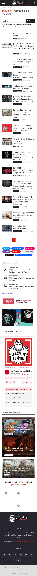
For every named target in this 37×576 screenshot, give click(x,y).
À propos (14, 570)
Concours (16, 53)
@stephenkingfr (18, 485)
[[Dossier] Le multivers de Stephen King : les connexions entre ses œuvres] (7, 112)
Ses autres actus (8, 434)
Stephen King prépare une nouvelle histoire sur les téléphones (23, 215)
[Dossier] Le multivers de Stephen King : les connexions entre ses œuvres (17, 470)
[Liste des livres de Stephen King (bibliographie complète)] (7, 141)
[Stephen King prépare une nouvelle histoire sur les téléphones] (7, 215)
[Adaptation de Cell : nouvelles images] (7, 228)
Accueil (4, 7)
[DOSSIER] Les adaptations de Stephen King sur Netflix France (23, 170)
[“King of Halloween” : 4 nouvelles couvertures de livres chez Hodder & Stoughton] (7, 199)
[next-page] (22, 240)
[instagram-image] (6, 493)
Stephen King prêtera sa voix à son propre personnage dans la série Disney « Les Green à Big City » (18, 429)
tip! (9, 301)
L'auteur (16, 146)
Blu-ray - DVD (17, 66)
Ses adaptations (18, 80)
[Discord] (4, 555)
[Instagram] (15, 555)
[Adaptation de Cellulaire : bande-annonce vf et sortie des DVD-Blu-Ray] (7, 74)
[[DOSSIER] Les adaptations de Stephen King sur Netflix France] (7, 170)
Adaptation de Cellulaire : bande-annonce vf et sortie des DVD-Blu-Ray (23, 75)
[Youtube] (18, 560)
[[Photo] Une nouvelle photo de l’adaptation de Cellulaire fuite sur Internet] (7, 98)
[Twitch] (26, 555)
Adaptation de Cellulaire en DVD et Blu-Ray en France (23, 61)
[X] (32, 555)
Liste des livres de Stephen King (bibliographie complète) (24, 141)
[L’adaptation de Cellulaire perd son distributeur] (7, 86)
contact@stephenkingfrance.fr (24, 541)
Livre (15, 38)
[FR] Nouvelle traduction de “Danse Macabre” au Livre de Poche (21, 271)
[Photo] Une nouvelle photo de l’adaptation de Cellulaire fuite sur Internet (23, 98)
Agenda (22, 568)
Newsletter (7, 570)
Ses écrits (16, 119)
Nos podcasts (17, 133)
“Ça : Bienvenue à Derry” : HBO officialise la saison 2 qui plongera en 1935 (18, 450)
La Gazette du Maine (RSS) (11, 568)
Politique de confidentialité (26, 570)
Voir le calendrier (7, 293)
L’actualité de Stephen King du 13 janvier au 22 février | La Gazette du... (22, 128)
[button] (3, 3)
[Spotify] (21, 555)
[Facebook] (10, 555)
